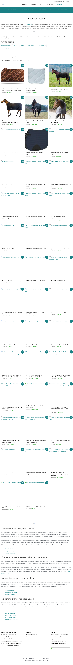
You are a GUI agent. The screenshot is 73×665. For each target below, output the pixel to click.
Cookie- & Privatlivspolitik (33, 639)
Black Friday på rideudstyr (39, 607)
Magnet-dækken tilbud (11, 592)
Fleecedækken (31, 45)
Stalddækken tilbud (10, 553)
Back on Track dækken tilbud (12, 617)
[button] (28, 4)
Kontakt (28, 636)
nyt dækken (29, 24)
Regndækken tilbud (10, 590)
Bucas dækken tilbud (10, 615)
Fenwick (15, 45)
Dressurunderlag (5, 45)
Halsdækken (41, 45)
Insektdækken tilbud (10, 594)
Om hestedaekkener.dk (32, 634)
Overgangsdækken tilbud (11, 551)
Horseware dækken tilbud (11, 619)
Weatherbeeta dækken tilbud (12, 611)
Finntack (22, 45)
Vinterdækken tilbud (10, 549)
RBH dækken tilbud (10, 613)
